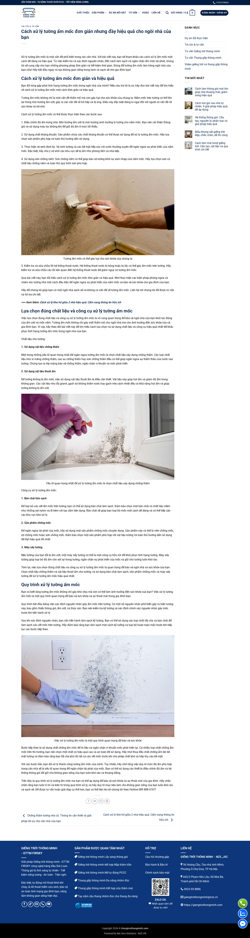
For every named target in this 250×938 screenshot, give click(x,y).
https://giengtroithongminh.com (203, 905)
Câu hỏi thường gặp (157, 856)
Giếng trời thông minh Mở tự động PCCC (101, 872)
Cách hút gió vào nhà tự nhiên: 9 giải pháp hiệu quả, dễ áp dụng (211, 106)
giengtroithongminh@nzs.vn (201, 897)
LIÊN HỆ (156, 12)
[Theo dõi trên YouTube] (49, 904)
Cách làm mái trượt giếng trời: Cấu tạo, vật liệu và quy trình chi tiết (211, 146)
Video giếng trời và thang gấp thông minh (206, 66)
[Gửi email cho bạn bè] (101, 801)
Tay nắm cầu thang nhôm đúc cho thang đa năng (107, 896)
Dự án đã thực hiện (196, 38)
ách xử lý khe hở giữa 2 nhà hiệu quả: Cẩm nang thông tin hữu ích (81, 302)
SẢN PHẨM (98, 12)
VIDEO (145, 12)
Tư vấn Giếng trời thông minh (202, 51)
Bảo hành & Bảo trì (156, 864)
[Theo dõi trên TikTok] (30, 904)
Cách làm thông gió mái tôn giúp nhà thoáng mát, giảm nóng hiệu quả (211, 92)
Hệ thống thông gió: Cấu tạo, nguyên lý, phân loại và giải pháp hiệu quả (211, 120)
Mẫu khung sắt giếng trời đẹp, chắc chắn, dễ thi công (211, 133)
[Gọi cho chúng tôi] (43, 904)
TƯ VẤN (133, 12)
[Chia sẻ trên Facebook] (88, 801)
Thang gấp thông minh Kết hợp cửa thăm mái (105, 888)
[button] (183, 13)
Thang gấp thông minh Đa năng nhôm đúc (103, 880)
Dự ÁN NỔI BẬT (117, 12)
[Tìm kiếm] (167, 12)
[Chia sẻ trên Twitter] (94, 801)
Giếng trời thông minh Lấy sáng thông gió (102, 856)
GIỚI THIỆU (83, 12)
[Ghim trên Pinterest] (107, 801)
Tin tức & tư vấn (30, 26)
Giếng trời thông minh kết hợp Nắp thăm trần (104, 864)
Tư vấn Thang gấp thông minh (203, 57)
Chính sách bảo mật (157, 872)
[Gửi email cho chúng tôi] (36, 904)
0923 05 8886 (192, 889)
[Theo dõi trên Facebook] (24, 904)
